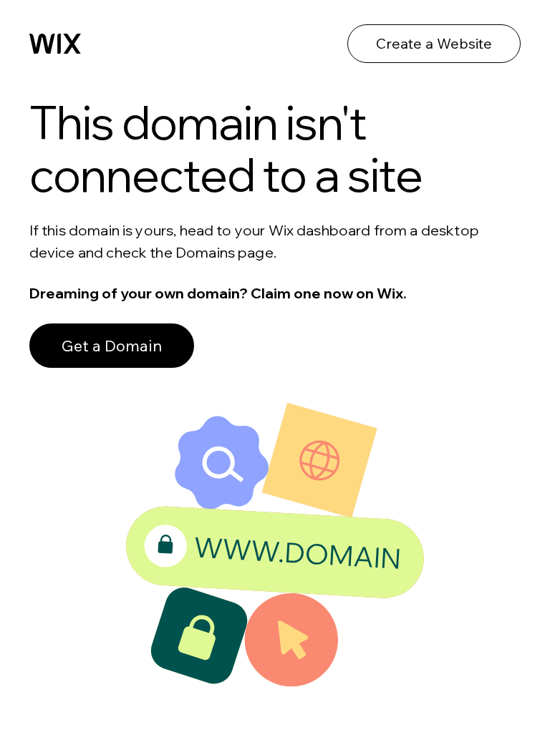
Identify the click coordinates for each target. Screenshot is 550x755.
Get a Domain (112, 346)
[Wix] (55, 44)
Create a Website (434, 43)
